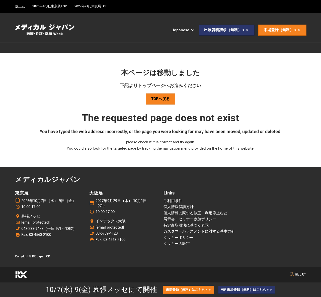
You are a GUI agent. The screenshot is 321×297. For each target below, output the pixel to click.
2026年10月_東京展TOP (49, 6)
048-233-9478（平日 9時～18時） (49, 228)
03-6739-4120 (107, 233)
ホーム (20, 6)
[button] (227, 30)
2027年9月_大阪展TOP (90, 6)
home (223, 148)
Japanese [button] (181, 30)
